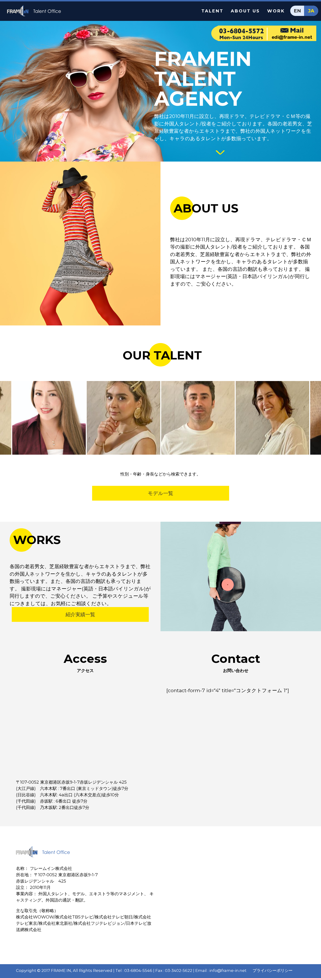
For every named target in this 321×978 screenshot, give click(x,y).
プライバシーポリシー (273, 970)
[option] (49, 418)
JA (311, 11)
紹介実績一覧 (80, 614)
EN (297, 11)
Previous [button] (6, 418)
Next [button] (315, 418)
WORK (276, 11)
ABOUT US (245, 11)
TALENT (212, 11)
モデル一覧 (160, 493)
